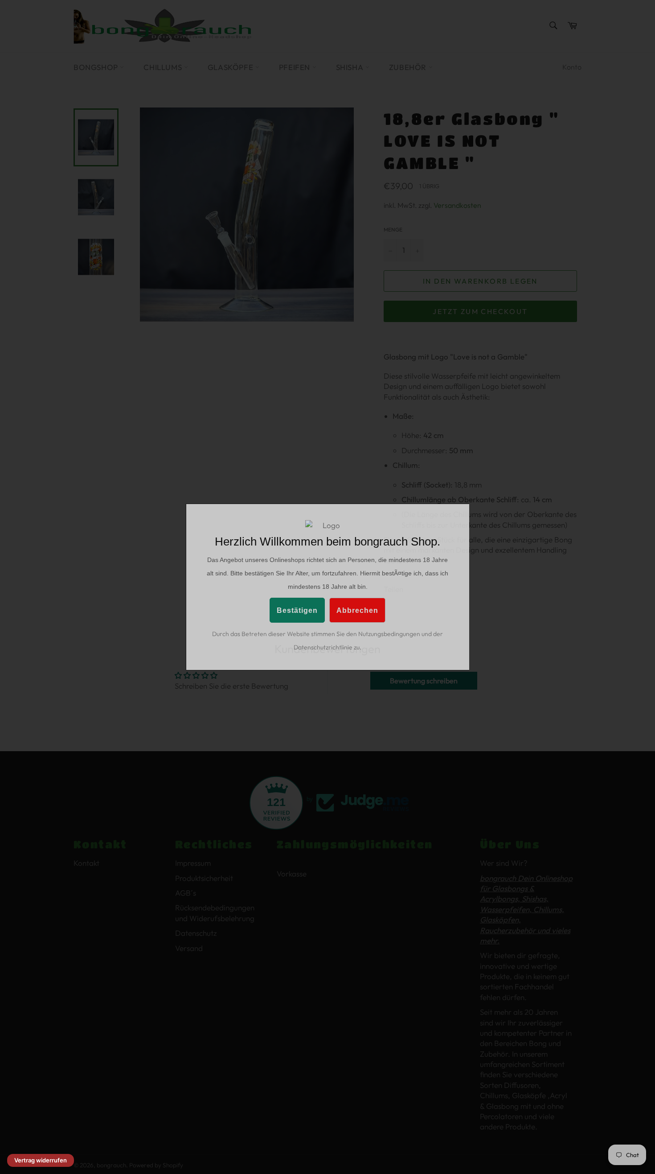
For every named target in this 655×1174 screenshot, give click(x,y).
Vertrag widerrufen (40, 1160)
